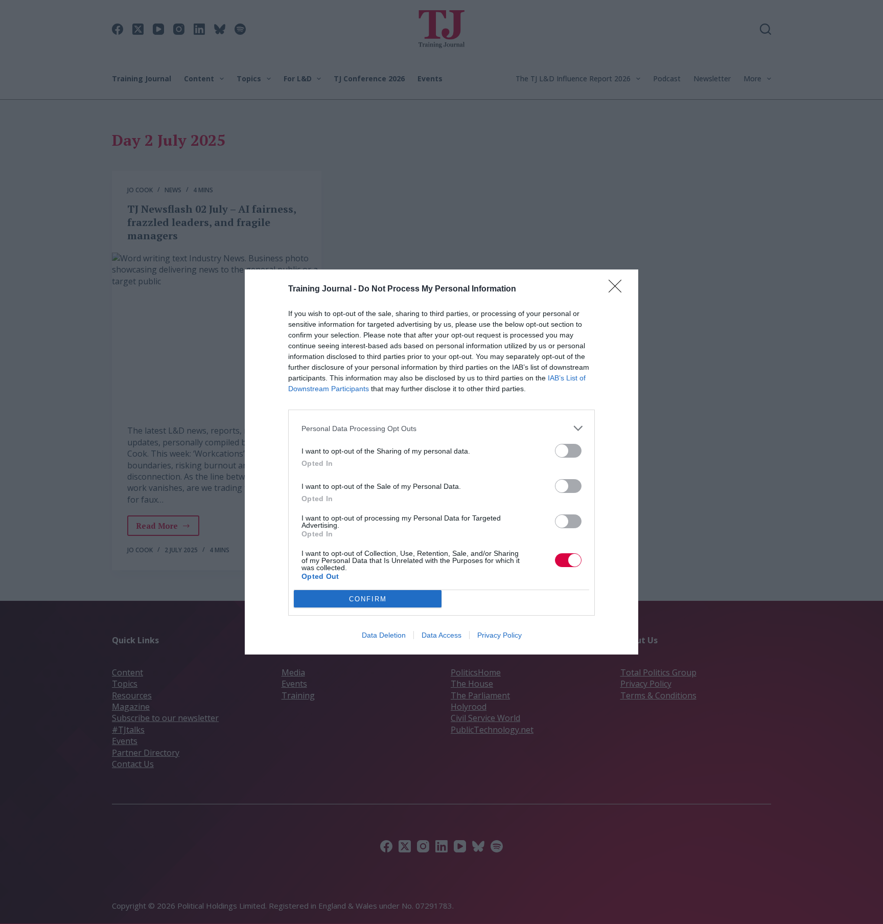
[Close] (618, 289)
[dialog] (441, 462)
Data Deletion (384, 635)
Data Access (441, 635)
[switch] (568, 451)
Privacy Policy (499, 635)
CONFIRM (368, 599)
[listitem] (441, 428)
